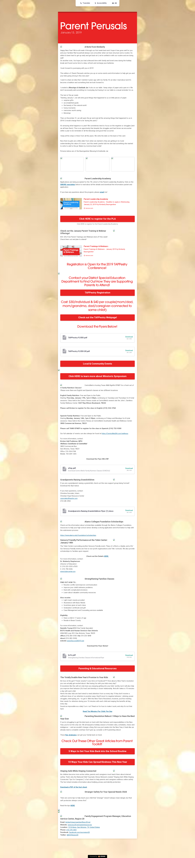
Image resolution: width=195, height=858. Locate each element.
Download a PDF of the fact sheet (73, 787)
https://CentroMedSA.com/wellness (115, 434)
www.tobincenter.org (67, 571)
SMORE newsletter (67, 185)
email (102, 192)
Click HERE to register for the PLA (97, 218)
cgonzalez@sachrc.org (68, 498)
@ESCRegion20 (72, 835)
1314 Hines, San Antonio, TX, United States (84, 827)
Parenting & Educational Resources (98, 668)
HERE (72, 806)
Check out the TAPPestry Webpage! (97, 317)
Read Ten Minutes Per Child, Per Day (97, 711)
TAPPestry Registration (97, 292)
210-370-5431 (71, 830)
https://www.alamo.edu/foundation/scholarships (78, 535)
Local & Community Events (97, 363)
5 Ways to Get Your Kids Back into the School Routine (97, 751)
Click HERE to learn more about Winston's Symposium (98, 376)
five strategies (71, 735)
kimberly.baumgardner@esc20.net (77, 822)
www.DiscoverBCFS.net (75, 641)
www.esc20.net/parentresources (80, 825)
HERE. (106, 556)
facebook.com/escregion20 (79, 832)
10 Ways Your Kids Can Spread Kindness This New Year (97, 762)
